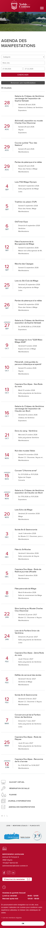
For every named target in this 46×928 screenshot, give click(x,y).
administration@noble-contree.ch (15, 866)
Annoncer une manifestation (23, 83)
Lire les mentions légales (12, 918)
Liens (8, 826)
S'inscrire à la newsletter (14, 879)
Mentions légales (20, 826)
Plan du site (35, 826)
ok (23, 923)
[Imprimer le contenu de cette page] (2, 816)
